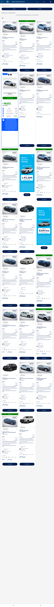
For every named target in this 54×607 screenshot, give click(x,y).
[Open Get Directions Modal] (43, 1)
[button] (9, 70)
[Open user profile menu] (50, 1)
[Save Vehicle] (16, 34)
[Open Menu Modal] (1, 1)
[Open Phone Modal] (37, 1)
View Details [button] (10, 70)
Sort (15, 8)
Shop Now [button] (27, 194)
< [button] (8, 74)
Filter (40, 8)
